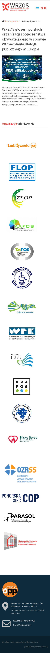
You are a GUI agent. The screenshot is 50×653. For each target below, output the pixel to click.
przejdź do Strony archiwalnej (36, 646)
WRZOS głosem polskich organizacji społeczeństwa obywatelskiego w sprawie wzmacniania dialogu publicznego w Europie (24, 39)
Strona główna (11, 21)
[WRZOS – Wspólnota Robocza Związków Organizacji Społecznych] (15, 7)
